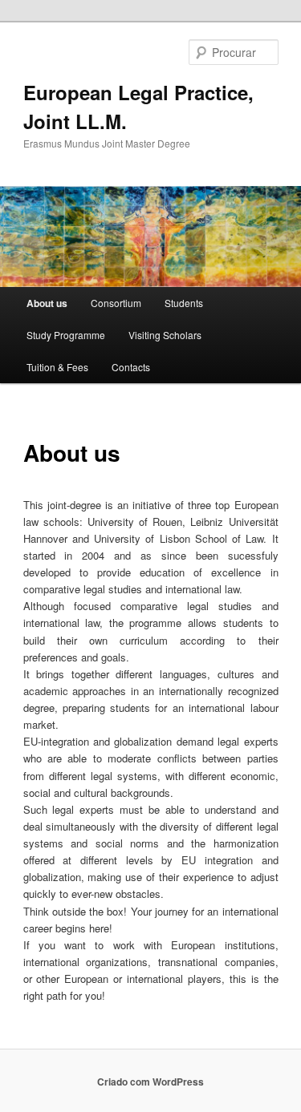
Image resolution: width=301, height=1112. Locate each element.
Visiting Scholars (164, 335)
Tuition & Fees (57, 367)
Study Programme (65, 335)
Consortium (116, 302)
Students (184, 302)
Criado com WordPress (150, 1081)
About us (46, 303)
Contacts (131, 367)
